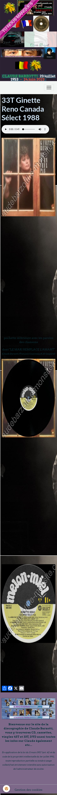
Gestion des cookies (28, 789)
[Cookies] (6, 788)
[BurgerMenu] (49, 87)
